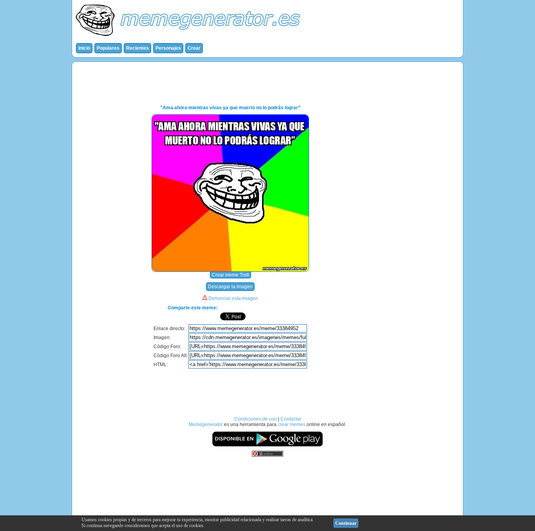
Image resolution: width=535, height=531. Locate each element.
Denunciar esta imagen (233, 298)
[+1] (291, 316)
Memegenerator (206, 424)
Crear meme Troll (230, 275)
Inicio (84, 48)
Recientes (137, 48)
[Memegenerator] (189, 37)
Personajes (168, 48)
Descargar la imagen (230, 286)
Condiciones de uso (255, 419)
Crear (194, 48)
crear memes (291, 424)
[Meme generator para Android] (267, 445)
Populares (108, 48)
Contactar (290, 419)
